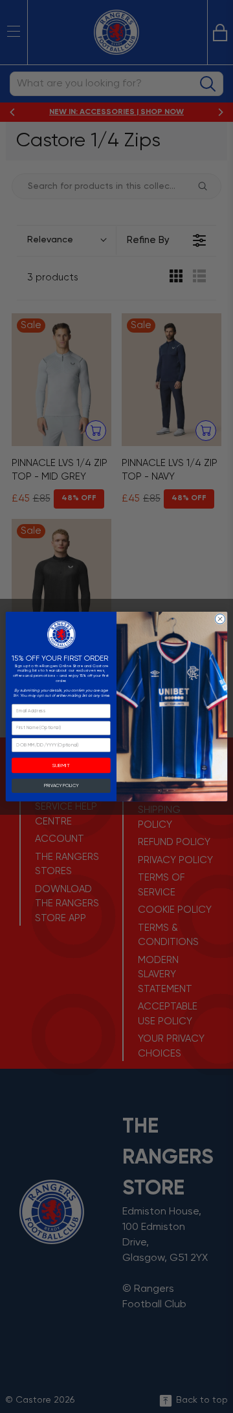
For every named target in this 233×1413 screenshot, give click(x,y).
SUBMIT (61, 765)
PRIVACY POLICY (61, 785)
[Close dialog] (220, 618)
